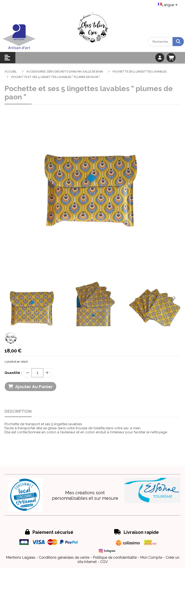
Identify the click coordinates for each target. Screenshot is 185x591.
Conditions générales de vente (64, 557)
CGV (104, 562)
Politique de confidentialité (115, 557)
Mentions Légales (20, 557)
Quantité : (13, 373)
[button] (174, 298)
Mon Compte (151, 557)
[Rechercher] (178, 41)
